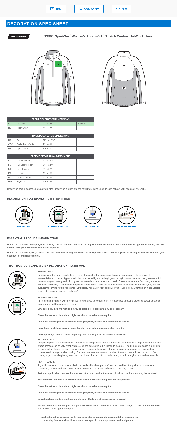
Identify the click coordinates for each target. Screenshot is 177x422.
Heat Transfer (126, 226)
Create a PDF (91, 8)
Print (124, 8)
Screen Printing (58, 226)
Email (59, 8)
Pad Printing (93, 226)
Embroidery (24, 226)
